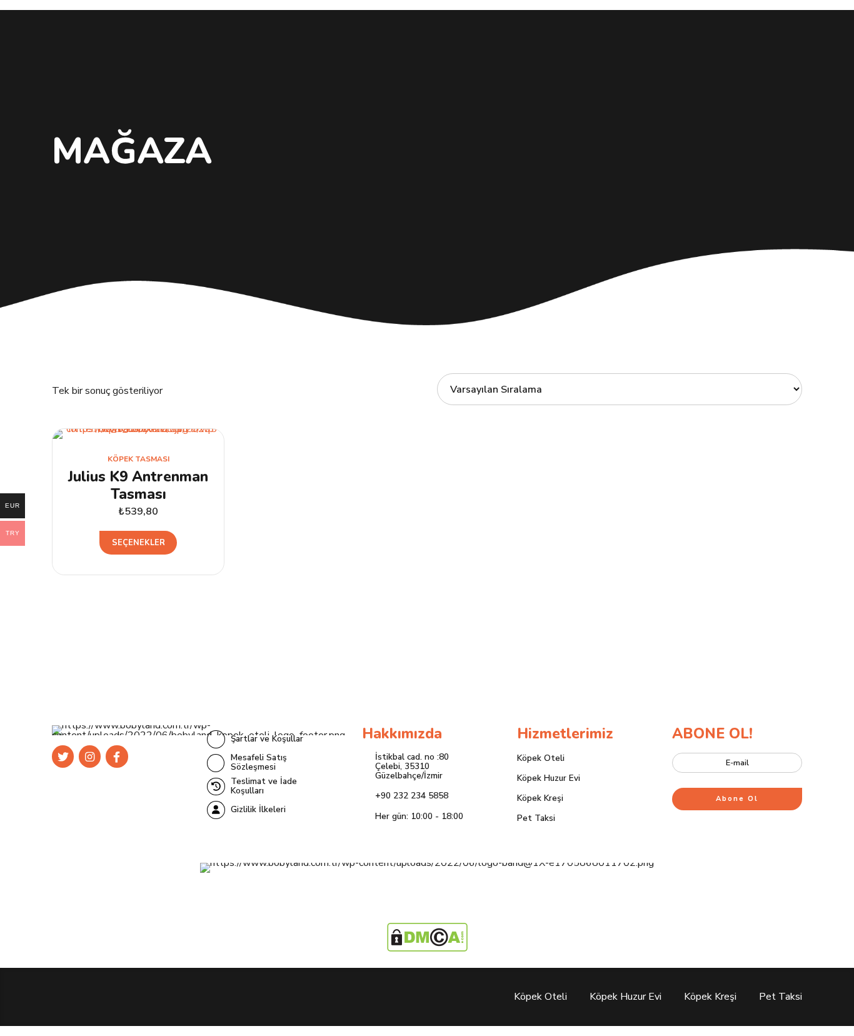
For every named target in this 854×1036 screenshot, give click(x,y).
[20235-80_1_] (138, 434)
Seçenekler (138, 542)
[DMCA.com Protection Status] (427, 948)
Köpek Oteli (541, 758)
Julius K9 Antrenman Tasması (138, 485)
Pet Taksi (536, 818)
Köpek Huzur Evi (548, 778)
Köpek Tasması (138, 459)
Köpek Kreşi (540, 798)
